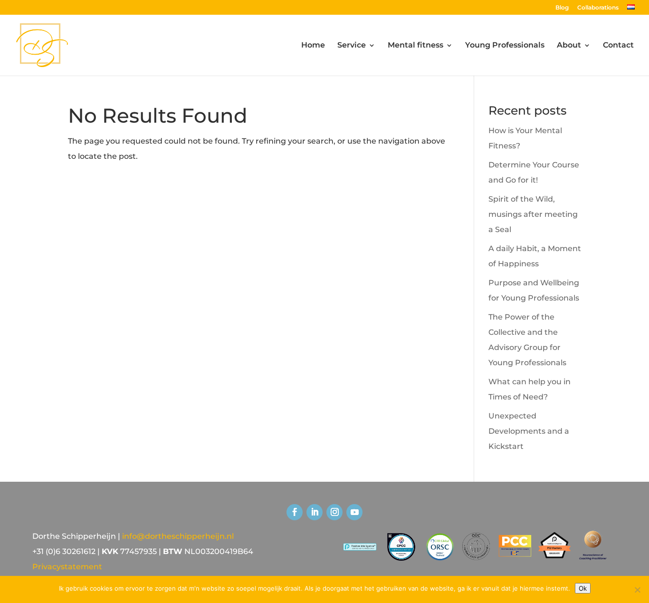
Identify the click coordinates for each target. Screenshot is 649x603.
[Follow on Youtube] (354, 512)
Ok (583, 588)
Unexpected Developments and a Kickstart (528, 431)
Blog (562, 8)
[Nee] (637, 589)
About (569, 45)
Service (351, 45)
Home (313, 45)
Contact (618, 45)
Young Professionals (504, 45)
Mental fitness (415, 45)
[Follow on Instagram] (334, 512)
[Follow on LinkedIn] (314, 512)
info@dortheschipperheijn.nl (178, 536)
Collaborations (598, 8)
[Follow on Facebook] (294, 512)
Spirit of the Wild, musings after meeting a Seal (533, 214)
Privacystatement (67, 566)
